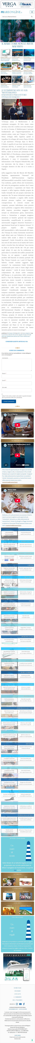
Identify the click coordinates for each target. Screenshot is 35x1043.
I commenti (17, 997)
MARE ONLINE (17, 1035)
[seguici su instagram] (16, 1004)
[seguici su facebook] (23, 1004)
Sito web (4, 387)
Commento (5, 358)
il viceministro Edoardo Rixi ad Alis (10, 334)
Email (4, 380)
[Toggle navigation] (32, 12)
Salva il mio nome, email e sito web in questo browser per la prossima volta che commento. (16, 396)
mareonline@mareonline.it (10, 482)
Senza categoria (26, 333)
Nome (4, 373)
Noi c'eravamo (17, 1000)
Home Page (17, 988)
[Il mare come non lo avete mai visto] (17, 30)
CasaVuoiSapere (23, 1009)
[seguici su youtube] (20, 1004)
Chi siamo (17, 991)
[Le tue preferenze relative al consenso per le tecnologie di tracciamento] (32, 1040)
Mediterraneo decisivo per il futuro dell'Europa (18, 336)
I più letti (17, 994)
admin (18, 333)
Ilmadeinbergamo (13, 1009)
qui (15, 870)
